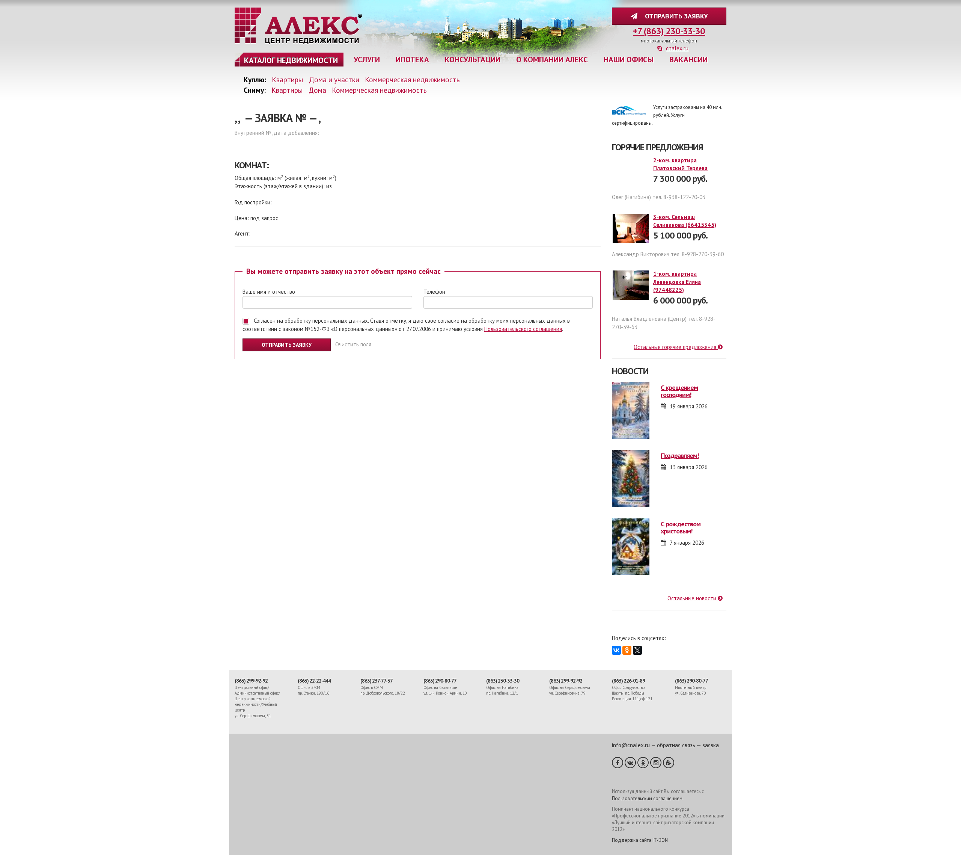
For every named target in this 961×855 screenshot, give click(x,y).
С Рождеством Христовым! (680, 528)
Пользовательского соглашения (523, 328)
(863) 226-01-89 (628, 680)
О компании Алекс (552, 59)
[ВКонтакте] (616, 650)
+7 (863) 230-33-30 (669, 31)
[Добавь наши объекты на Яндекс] (668, 762)
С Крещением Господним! (679, 391)
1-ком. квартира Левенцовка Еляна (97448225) (677, 281)
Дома (317, 90)
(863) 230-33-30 (502, 680)
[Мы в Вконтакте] (630, 762)
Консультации (472, 59)
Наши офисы (629, 59)
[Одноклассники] (626, 650)
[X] (637, 650)
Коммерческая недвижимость (412, 79)
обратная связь (676, 745)
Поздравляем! (680, 455)
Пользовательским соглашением (647, 798)
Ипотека (412, 59)
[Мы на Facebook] (617, 762)
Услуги (367, 59)
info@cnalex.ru (631, 745)
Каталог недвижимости (291, 60)
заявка (710, 745)
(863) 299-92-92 (251, 680)
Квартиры (287, 79)
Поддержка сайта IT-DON (640, 840)
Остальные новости (692, 598)
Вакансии (688, 59)
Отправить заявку (674, 16)
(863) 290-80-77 (439, 680)
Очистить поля (353, 344)
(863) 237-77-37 (376, 680)
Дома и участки (334, 79)
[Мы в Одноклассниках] (643, 762)
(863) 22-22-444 (314, 680)
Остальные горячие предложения (676, 346)
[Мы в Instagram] (655, 762)
